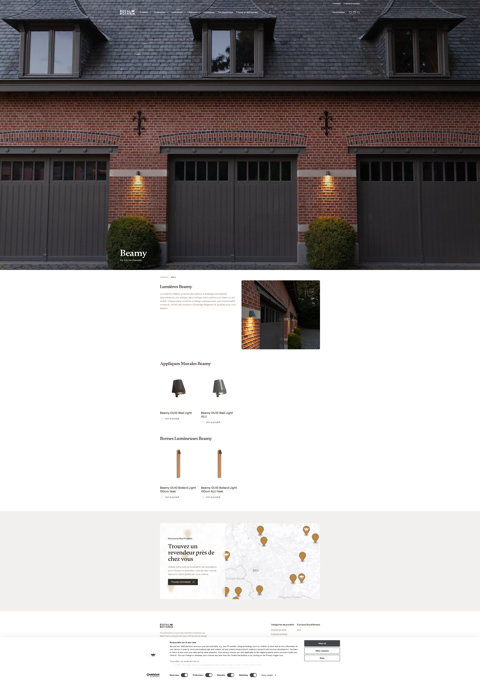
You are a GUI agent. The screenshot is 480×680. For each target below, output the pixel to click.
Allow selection (322, 651)
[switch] (208, 675)
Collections (164, 277)
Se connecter (338, 12)
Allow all (322, 643)
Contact (337, 3)
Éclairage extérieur (279, 634)
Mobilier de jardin (279, 630)
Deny (322, 658)
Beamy (173, 277)
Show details (267, 675)
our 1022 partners (185, 646)
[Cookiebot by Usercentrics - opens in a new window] (153, 675)
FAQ (299, 630)
